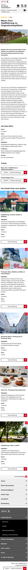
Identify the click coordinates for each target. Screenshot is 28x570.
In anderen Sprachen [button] (7, 557)
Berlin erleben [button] (5, 548)
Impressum (5, 521)
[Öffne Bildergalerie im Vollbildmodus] (27, 44)
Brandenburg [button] (5, 503)
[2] (3, 17)
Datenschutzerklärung (8, 530)
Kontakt (4, 526)
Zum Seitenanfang (20, 476)
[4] (6, 17)
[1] (1, 17)
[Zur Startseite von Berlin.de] (5, 512)
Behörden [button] (4, 544)
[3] (5, 17)
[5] (8, 17)
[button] (25, 10)
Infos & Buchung (12, 241)
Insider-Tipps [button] (5, 494)
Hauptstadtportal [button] (6, 517)
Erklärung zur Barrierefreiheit (10, 534)
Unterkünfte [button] (4, 499)
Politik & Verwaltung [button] (7, 539)
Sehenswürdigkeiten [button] (7, 490)
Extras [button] (3, 553)
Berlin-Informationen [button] (7, 485)
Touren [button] (3, 481)
